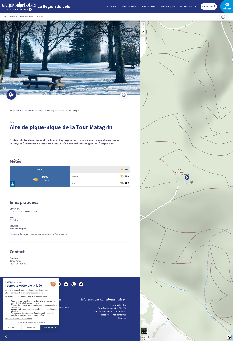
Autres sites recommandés (33, 110)
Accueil (16, 110)
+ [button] (143, 23)
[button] (143, 32)
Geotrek (122, 318)
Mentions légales (118, 305)
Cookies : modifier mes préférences (110, 311)
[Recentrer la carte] (143, 39)
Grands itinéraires (129, 6)
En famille (111, 6)
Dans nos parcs (168, 6)
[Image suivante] (135, 58)
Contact (40, 16)
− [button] (143, 27)
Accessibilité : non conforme (113, 314)
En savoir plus (186, 6)
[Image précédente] (4, 58)
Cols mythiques (149, 6)
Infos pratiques (26, 16)
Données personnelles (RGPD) (112, 308)
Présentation (10, 16)
